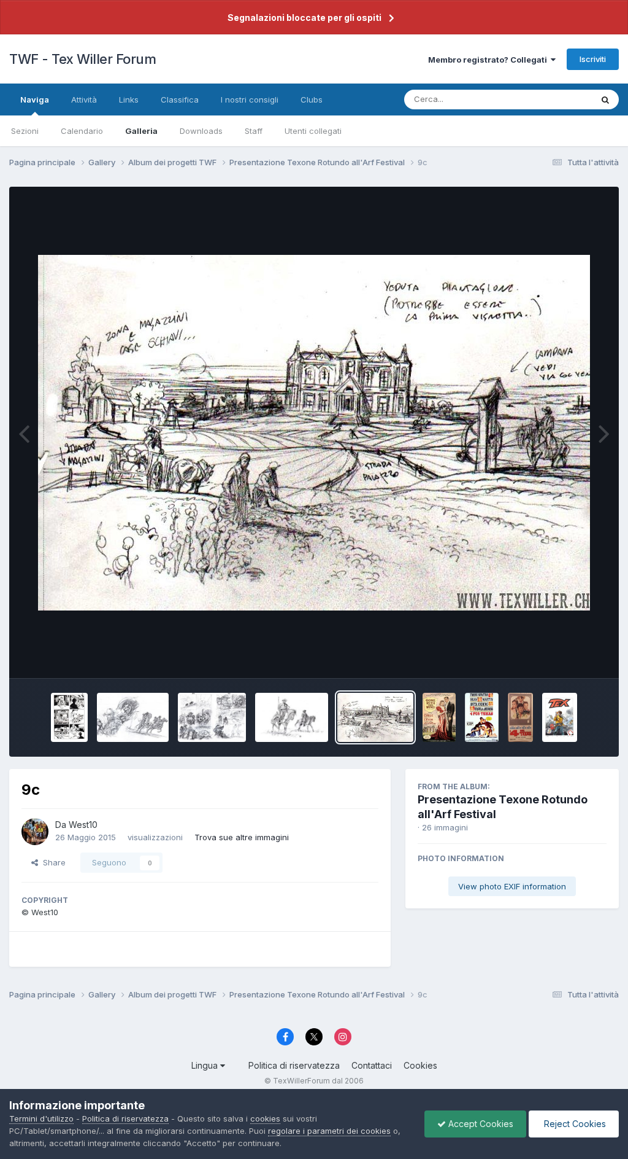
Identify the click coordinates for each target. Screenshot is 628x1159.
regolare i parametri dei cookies (329, 1131)
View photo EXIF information (512, 886)
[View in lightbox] (314, 433)
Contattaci (371, 1065)
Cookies (420, 1065)
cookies (265, 1118)
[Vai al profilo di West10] (34, 831)
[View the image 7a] (559, 717)
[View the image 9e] (212, 717)
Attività (84, 99)
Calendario (82, 131)
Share (52, 862)
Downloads (201, 131)
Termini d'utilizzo (41, 1118)
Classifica (180, 99)
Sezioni (25, 131)
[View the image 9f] (132, 717)
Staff (253, 131)
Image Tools (567, 656)
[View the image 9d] (291, 717)
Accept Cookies (479, 1123)
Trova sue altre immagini (241, 837)
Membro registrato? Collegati (489, 59)
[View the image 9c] (375, 717)
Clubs (312, 99)
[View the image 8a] (521, 717)
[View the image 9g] (69, 717)
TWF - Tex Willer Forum (82, 59)
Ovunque (558, 99)
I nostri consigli (249, 99)
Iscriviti (593, 59)
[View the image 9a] (482, 717)
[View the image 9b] (439, 717)
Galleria (141, 131)
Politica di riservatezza (294, 1065)
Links (129, 99)
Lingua (205, 1065)
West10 (83, 824)
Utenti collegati (313, 131)
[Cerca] (605, 99)
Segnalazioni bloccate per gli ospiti (304, 17)
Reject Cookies (574, 1123)
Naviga (34, 99)
